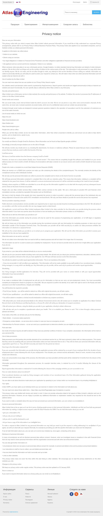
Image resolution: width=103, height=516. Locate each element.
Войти (85, 2)
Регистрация (76, 2)
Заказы (49, 496)
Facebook (71, 494)
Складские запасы (70, 24)
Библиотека (87, 24)
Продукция (15, 24)
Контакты (6, 502)
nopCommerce (14, 512)
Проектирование (30, 24)
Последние (29, 499)
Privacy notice (7, 499)
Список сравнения (31, 502)
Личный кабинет (52, 493)
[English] (19, 2)
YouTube (81, 494)
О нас (5, 496)
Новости (28, 496)
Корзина (50, 502)
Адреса (49, 499)
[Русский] (17, 2)
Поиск (27, 493)
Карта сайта (7, 493)
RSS (76, 494)
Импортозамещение (50, 24)
